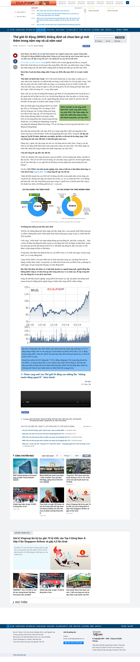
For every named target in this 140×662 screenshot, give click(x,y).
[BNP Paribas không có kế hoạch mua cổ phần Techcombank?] (25, 466)
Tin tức (108, 41)
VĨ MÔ (81, 30)
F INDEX (125, 30)
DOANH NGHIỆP (41, 30)
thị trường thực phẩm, (37, 421)
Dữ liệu (118, 30)
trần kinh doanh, (35, 419)
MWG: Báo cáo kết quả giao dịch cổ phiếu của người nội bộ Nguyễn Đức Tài (52, 437)
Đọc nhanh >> (79, 8)
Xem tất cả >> (88, 426)
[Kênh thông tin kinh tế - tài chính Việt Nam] (33, 3)
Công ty (99, 41)
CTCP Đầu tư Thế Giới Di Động (33, 62)
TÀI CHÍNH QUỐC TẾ (72, 30)
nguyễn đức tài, (49, 421)
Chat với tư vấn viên (74, 643)
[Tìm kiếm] (120, 37)
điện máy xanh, (67, 419)
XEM (86, 456)
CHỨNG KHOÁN (20, 30)
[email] (15, 67)
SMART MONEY (60, 30)
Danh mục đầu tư (21, 16)
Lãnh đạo (117, 41)
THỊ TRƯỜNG (95, 30)
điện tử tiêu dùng (60, 421)
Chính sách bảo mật (19, 655)
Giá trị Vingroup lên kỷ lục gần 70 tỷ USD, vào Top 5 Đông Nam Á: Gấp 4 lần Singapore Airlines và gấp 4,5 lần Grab (78, 507)
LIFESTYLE (108, 30)
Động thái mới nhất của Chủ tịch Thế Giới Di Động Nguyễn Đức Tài (49, 434)
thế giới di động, (46, 419)
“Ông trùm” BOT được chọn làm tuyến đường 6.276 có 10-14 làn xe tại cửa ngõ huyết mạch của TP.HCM (78, 478)
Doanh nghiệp (38, 46)
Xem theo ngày (48, 456)
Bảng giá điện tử (21, 12)
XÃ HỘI (12, 30)
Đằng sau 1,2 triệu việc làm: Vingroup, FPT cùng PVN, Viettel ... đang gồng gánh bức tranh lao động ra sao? (56, 445)
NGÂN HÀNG (51, 30)
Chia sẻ (87, 46)
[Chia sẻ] (15, 61)
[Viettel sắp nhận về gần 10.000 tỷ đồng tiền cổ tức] (25, 495)
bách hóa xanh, (57, 419)
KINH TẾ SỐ (87, 30)
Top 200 (130, 626)
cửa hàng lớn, (77, 419)
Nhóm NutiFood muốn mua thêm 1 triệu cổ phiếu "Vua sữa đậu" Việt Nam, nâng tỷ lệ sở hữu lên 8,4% (52, 478)
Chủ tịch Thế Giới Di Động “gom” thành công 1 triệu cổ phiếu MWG (49, 430)
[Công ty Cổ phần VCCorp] (109, 633)
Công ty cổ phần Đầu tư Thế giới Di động (56, 426)
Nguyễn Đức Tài (39, 172)
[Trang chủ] (8, 30)
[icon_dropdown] (127, 2)
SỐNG (102, 30)
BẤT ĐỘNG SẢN (30, 30)
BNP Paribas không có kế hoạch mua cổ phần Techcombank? (25, 476)
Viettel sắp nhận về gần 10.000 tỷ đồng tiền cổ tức (24, 505)
